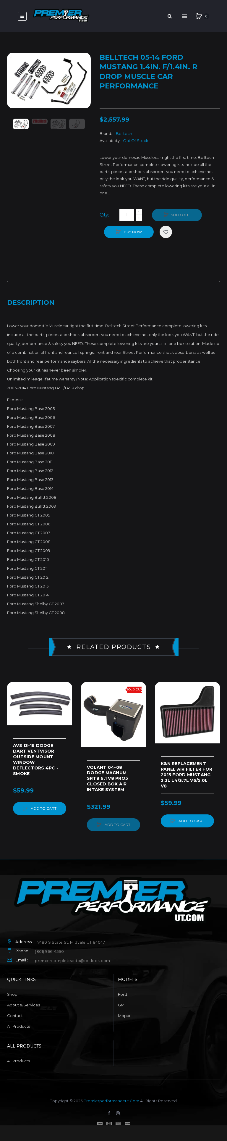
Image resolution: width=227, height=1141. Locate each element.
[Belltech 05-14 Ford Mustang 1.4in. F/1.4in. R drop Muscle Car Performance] (21, 124)
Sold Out (180, 215)
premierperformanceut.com (111, 1100)
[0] (199, 16)
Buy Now (132, 232)
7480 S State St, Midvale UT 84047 (71, 942)
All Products (18, 1026)
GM (121, 1005)
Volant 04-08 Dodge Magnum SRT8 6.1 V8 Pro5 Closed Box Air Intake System (107, 779)
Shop (12, 994)
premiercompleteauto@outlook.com (72, 960)
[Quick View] (14, 711)
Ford (122, 994)
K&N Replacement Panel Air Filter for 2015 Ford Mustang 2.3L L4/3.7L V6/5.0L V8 (186, 775)
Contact (15, 1015)
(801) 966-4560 (49, 951)
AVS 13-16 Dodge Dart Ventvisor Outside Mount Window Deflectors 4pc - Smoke (35, 759)
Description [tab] (30, 302)
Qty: (104, 215)
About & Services (23, 1005)
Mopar (124, 1015)
